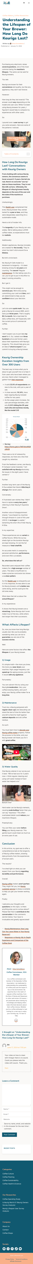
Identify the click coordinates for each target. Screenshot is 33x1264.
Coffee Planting (8, 1177)
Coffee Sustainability (11, 1180)
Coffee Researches (21, 15)
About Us (6, 1226)
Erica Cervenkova (18, 43)
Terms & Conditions (22, 1259)
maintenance (7, 273)
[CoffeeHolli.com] (6, 3)
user (14, 581)
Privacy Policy (10, 1259)
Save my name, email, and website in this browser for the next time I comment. (17, 1126)
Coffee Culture (8, 1174)
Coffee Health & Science (12, 1184)
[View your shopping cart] (23, 3)
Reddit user (10, 207)
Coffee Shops (8, 1233)
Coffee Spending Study (11, 1199)
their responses (17, 380)
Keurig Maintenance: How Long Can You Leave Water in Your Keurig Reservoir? (15, 931)
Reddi (10, 581)
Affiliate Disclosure (15, 1261)
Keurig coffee (7, 884)
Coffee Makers (8, 15)
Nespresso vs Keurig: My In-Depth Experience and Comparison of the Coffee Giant (16, 940)
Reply (6, 1068)
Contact (6, 1230)
